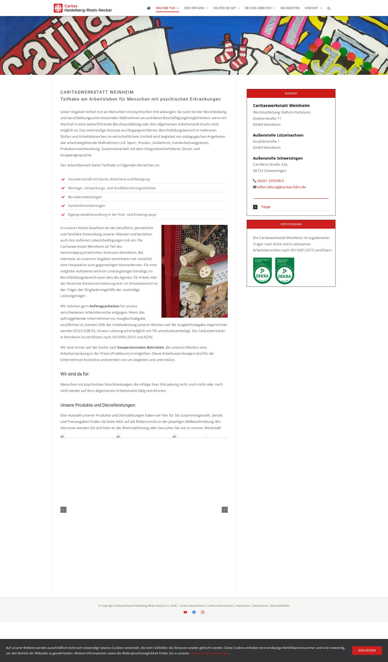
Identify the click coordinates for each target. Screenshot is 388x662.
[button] (328, 8)
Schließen (367, 650)
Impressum (243, 611)
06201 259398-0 (270, 180)
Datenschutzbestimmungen (209, 653)
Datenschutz (260, 611)
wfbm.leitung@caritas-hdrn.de (281, 187)
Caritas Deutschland (192, 611)
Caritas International (220, 611)
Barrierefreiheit (280, 611)
